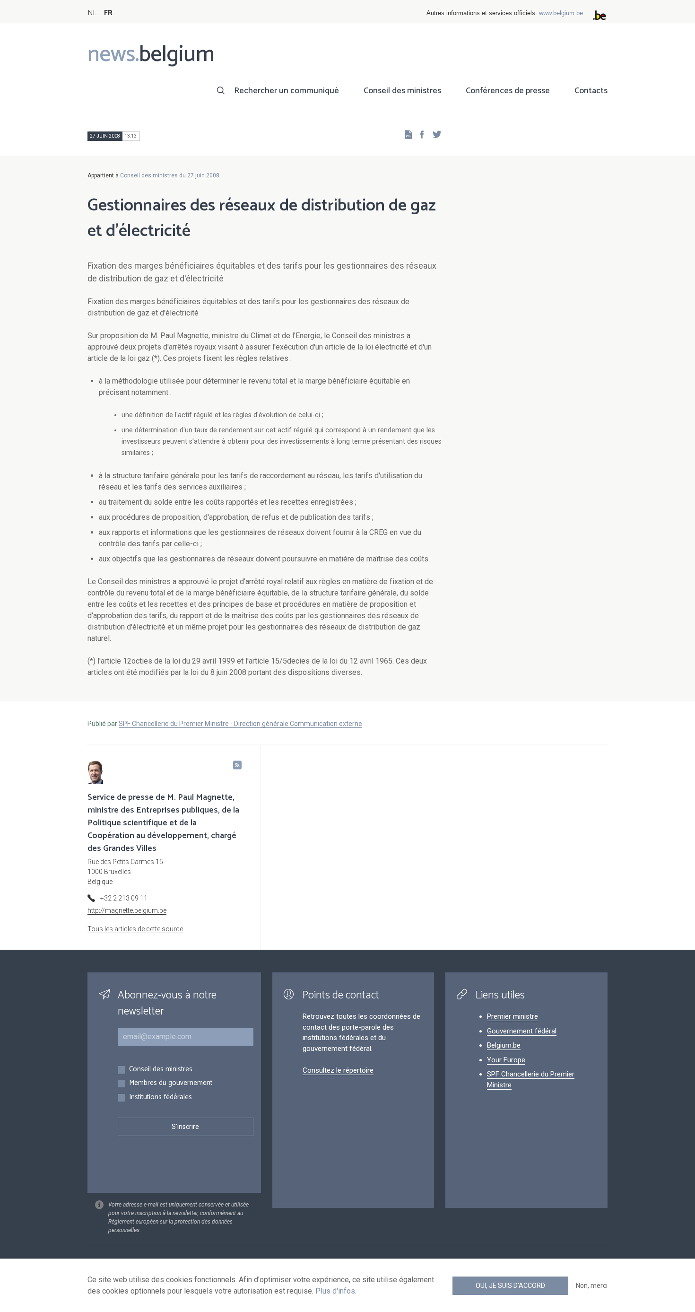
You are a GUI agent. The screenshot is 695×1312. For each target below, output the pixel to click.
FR (108, 13)
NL (91, 13)
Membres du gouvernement (170, 1083)
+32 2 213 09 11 (124, 898)
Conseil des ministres (402, 91)
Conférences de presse (508, 91)
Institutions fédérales (160, 1097)
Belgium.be (504, 1045)
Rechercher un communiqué (286, 91)
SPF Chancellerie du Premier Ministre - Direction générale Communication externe (240, 723)
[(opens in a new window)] (419, 134)
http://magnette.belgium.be (126, 910)
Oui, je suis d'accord (510, 1285)
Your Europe (506, 1060)
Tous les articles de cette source (135, 929)
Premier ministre (512, 1016)
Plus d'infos (335, 1290)
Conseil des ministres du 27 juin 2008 (169, 175)
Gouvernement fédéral (521, 1031)
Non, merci (592, 1285)
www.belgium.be (561, 13)
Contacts (591, 91)
